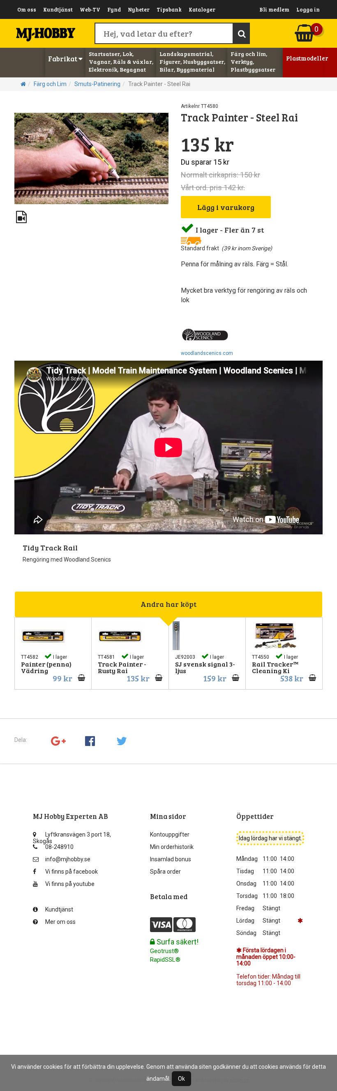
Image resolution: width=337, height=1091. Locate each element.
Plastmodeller (304, 58)
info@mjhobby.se (67, 859)
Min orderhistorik (172, 847)
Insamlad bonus (170, 859)
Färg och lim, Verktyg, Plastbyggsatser (253, 61)
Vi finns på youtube (70, 884)
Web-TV (90, 9)
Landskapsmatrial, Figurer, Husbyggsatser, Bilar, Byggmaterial (192, 61)
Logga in (308, 9)
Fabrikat (63, 58)
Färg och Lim (50, 84)
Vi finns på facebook (71, 871)
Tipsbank (169, 9)
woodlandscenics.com (207, 353)
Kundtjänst (58, 9)
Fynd (114, 9)
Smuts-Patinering (97, 84)
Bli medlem (274, 9)
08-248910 (59, 847)
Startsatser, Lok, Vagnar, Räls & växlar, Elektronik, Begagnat (121, 61)
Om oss (26, 9)
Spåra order (165, 871)
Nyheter (139, 9)
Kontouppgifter (169, 834)
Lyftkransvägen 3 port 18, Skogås (72, 836)
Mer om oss (60, 921)
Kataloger (202, 9)
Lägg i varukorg (225, 207)
